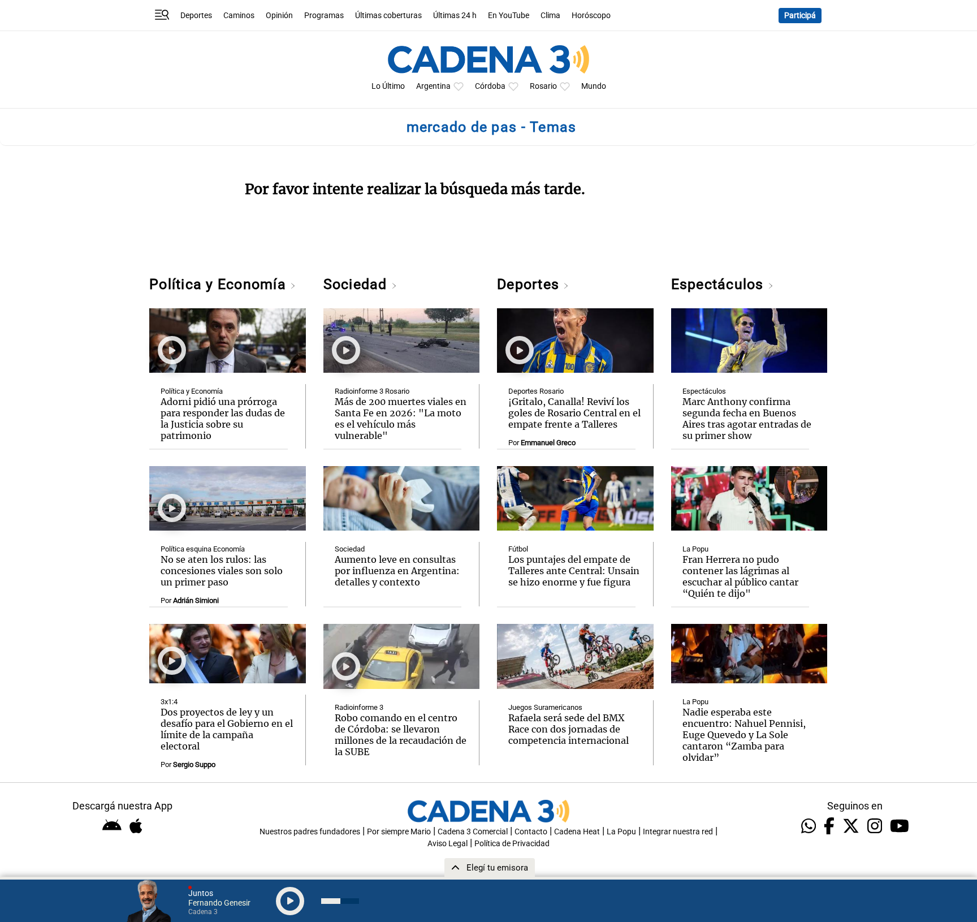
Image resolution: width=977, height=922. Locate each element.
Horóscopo (591, 15)
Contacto (531, 832)
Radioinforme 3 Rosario (372, 391)
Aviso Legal (447, 843)
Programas (324, 15)
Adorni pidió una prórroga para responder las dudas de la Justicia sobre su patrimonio (223, 418)
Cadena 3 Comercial (473, 832)
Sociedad (357, 284)
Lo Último (388, 86)
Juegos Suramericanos (545, 707)
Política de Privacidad (512, 843)
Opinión (279, 15)
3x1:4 (169, 701)
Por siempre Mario (399, 832)
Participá (800, 15)
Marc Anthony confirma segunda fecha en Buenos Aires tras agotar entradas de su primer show (746, 418)
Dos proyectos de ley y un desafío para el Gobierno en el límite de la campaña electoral (227, 729)
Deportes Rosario (536, 391)
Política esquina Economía (203, 549)
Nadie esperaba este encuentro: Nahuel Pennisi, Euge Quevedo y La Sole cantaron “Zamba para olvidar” (744, 734)
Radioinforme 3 (359, 707)
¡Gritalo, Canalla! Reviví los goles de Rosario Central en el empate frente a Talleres (574, 413)
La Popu (695, 549)
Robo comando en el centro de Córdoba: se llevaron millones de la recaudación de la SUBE (400, 734)
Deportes (196, 15)
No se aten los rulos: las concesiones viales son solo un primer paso (222, 571)
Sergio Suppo (194, 764)
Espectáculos (719, 284)
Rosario (543, 86)
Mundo (593, 86)
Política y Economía (219, 284)
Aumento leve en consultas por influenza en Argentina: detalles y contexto (397, 571)
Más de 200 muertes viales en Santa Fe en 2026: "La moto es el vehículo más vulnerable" (400, 418)
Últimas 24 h (455, 15)
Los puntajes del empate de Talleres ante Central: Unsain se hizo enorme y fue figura (573, 571)
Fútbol (518, 549)
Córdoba (490, 86)
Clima (550, 15)
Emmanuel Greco (548, 442)
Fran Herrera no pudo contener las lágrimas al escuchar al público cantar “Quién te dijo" (740, 576)
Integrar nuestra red (678, 832)
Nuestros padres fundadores (310, 832)
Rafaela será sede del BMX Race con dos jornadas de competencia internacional (568, 729)
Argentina (433, 86)
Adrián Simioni (196, 600)
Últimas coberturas (388, 15)
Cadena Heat (577, 832)
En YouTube (508, 15)
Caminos (238, 15)
